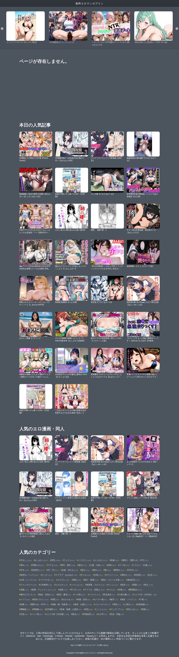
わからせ (68, 599)
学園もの (38, 565)
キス (111, 589)
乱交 (153, 575)
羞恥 (77, 580)
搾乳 (55, 599)
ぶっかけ (101, 560)
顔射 (122, 589)
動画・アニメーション (44, 589)
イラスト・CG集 (142, 565)
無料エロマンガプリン (89, 3)
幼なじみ (133, 609)
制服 (115, 560)
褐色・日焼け (46, 594)
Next (177, 28)
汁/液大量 (124, 594)
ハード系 (37, 614)
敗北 (76, 614)
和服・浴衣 (84, 599)
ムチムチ (61, 585)
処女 (83, 565)
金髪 (63, 589)
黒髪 (137, 585)
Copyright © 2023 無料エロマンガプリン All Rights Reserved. (89, 653)
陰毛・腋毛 (64, 594)
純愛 (24, 604)
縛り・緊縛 (91, 580)
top (72, 645)
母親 (145, 609)
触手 (114, 599)
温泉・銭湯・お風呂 (71, 609)
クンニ (113, 585)
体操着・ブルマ (95, 585)
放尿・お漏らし (83, 604)
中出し (26, 560)
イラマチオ (47, 580)
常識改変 (89, 614)
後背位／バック (29, 575)
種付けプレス (28, 594)
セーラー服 (100, 599)
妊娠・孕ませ (70, 570)
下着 (143, 599)
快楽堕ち (38, 570)
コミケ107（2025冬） (145, 594)
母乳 (117, 604)
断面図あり (136, 589)
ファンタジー (28, 585)
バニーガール (102, 604)
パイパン (94, 594)
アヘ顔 (124, 565)
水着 (98, 575)
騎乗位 (119, 570)
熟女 (85, 570)
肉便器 (140, 575)
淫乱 (89, 609)
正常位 (133, 570)
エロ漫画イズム (81, 645)
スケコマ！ (92, 645)
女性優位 (51, 609)
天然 (24, 614)
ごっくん (101, 609)
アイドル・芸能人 (94, 589)
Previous (2, 28)
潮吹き (126, 575)
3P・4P (53, 570)
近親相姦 (143, 604)
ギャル (86, 575)
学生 (24, 570)
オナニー (112, 575)
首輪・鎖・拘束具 (61, 604)
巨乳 (55, 560)
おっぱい (41, 560)
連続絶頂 (133, 580)
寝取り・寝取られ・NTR (135, 560)
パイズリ (84, 560)
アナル (53, 565)
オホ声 (102, 614)
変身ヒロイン (41, 599)
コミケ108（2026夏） (57, 614)
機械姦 (25, 609)
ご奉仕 (129, 604)
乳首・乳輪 (117, 614)
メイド (25, 599)
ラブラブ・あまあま (66, 575)
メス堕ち (80, 594)
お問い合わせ (103, 645)
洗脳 (24, 589)
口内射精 (46, 585)
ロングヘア (117, 609)
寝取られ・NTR (40, 604)
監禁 (125, 585)
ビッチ (47, 575)
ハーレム (77, 585)
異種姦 (38, 609)
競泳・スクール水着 (113, 580)
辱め (24, 565)
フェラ (69, 560)
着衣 (97, 570)
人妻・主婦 (97, 565)
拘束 (112, 565)
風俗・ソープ (129, 599)
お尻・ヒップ (28, 580)
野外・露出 (68, 565)
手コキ (76, 589)
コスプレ (63, 580)
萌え (149, 585)
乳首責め (109, 594)
